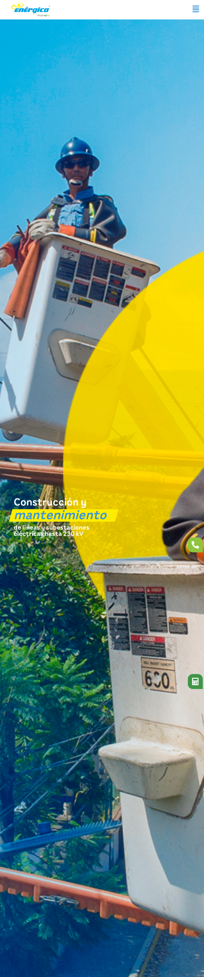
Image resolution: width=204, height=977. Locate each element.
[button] (196, 8)
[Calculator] (195, 681)
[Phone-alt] (195, 544)
